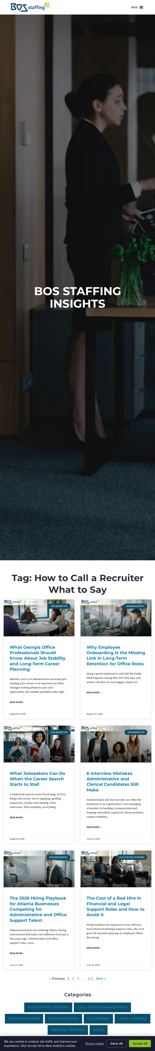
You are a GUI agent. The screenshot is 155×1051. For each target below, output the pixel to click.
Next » (101, 978)
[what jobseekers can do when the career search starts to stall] (39, 744)
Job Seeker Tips (63, 1019)
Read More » (17, 702)
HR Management (24, 1019)
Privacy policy (95, 1043)
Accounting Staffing (48, 1007)
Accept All (140, 1043)
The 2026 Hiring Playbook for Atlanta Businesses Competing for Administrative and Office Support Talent (38, 909)
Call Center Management (102, 1007)
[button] (134, 7)
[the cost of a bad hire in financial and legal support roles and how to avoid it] (116, 869)
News (98, 1030)
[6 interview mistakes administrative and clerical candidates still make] (116, 744)
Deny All (116, 1043)
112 (90, 978)
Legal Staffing (132, 1019)
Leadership (98, 1019)
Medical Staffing (67, 1030)
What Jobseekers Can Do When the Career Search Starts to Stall (37, 779)
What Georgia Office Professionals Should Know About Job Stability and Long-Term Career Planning (38, 658)
